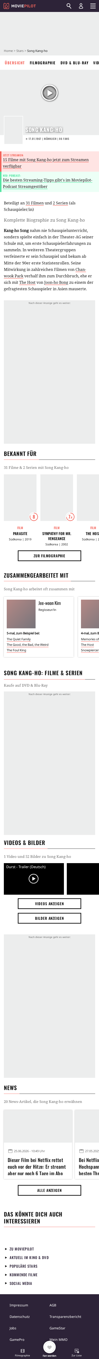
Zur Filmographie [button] (49, 555)
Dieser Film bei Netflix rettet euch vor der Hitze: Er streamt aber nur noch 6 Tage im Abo (37, 1165)
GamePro (17, 1339)
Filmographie (43, 62)
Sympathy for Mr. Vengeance (56, 536)
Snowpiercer (90, 650)
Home (8, 51)
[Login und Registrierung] (81, 6)
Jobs (13, 1328)
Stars (20, 51)
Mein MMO (59, 1339)
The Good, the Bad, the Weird (28, 644)
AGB (53, 1305)
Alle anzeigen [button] (49, 1190)
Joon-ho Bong (56, 282)
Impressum (19, 1305)
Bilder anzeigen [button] (49, 918)
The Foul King (16, 650)
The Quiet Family (19, 639)
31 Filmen (35, 203)
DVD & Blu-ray (75, 62)
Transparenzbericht (65, 1316)
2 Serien (60, 203)
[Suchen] (69, 6)
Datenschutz (20, 1316)
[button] (22, 1353)
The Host (27, 282)
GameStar (57, 1328)
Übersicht (15, 62)
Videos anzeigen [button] (49, 903)
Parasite (20, 533)
